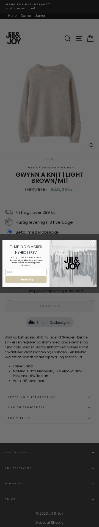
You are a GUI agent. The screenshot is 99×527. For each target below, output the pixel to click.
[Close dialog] (93, 243)
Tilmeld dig (26, 279)
